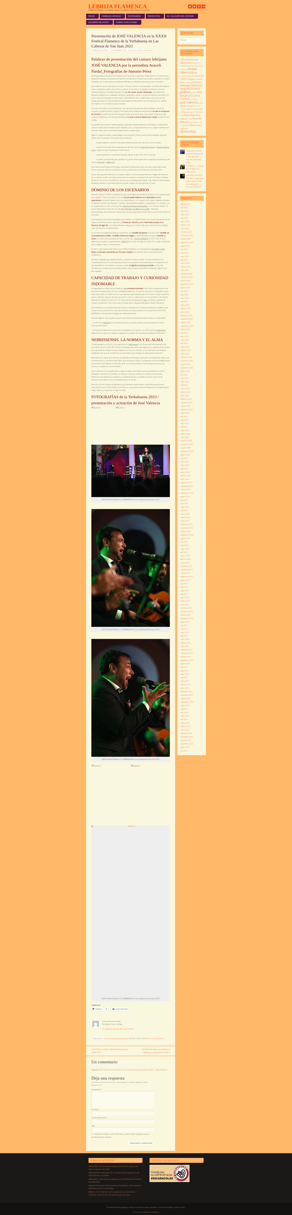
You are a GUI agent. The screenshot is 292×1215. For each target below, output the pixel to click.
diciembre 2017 (186, 566)
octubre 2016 (185, 615)
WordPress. (155, 1212)
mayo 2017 (184, 590)
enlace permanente (156, 1038)
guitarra (193, 92)
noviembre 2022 (186, 361)
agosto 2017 (185, 580)
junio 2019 (184, 503)
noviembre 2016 (186, 611)
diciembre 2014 (186, 691)
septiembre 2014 (186, 702)
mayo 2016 (184, 632)
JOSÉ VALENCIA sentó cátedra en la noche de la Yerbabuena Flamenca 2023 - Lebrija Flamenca (133, 1070)
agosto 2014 (185, 705)
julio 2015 (184, 667)
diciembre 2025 (186, 232)
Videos (199, 125)
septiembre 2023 (186, 326)
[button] (103, 407)
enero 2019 (184, 521)
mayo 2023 (184, 340)
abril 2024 (184, 301)
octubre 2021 (185, 406)
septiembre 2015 (186, 660)
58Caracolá (192, 66)
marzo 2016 (185, 639)
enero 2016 (184, 646)
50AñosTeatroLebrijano (189, 59)
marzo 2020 (185, 472)
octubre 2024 (185, 280)
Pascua (185, 112)
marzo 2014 (185, 723)
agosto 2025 (185, 246)
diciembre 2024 (186, 273)
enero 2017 (184, 604)
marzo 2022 (185, 388)
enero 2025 (184, 270)
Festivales (132, 50)
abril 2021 (184, 427)
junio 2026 (184, 211)
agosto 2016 (185, 622)
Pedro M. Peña (193, 112)
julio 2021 (184, 416)
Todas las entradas (146, 50)
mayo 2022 (184, 381)
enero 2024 (184, 312)
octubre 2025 (185, 239)
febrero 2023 (185, 350)
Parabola (146, 1212)
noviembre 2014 (186, 695)
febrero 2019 (185, 517)
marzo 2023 (185, 347)
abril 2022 (184, 385)
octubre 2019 (185, 489)
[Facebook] (199, 6)
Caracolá (199, 75)
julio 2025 (184, 249)
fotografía (185, 88)
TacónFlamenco (194, 122)
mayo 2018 (184, 549)
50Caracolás (186, 62)
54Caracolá (184, 66)
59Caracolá (200, 66)
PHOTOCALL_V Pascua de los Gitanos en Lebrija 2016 (194, 169)
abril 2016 (184, 636)
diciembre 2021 (186, 399)
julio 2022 (184, 375)
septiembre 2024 (186, 284)
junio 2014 (184, 712)
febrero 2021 (185, 434)
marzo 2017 (185, 597)
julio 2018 (184, 542)
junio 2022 (184, 378)
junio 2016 (184, 629)
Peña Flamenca (192, 115)
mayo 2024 (184, 298)
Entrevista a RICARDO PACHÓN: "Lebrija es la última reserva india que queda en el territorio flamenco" (194, 181)
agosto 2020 (185, 455)
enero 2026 (184, 228)
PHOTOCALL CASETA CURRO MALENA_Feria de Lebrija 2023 (109, 1050)
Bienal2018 (191, 76)
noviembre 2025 (186, 235)
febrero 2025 (185, 267)
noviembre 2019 (186, 486)
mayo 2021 (184, 423)
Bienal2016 (183, 76)
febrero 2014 (185, 726)
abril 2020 (184, 468)
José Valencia (115, 1038)
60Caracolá (183, 69)
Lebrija (183, 105)
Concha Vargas (187, 78)
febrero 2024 (185, 308)
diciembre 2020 (186, 441)
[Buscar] (201, 40)
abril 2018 (184, 552)
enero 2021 (184, 437)
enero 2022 (184, 395)
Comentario (96, 1089)
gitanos (185, 92)
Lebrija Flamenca (117, 6)
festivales (107, 1038)
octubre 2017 (185, 573)
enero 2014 (184, 730)
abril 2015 (184, 677)
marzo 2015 (185, 681)
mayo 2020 (184, 465)
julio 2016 (184, 625)
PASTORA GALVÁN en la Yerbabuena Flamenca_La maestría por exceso (156, 1050)
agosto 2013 (185, 747)
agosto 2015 (185, 663)
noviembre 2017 (186, 570)
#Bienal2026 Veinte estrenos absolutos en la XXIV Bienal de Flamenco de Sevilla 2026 (194, 157)
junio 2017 (184, 587)
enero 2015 (184, 688)
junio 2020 (184, 462)
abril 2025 (184, 260)
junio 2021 (184, 420)
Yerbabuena (124, 1038)
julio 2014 (184, 709)
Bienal (194, 72)
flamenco (197, 85)
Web (93, 1126)
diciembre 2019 (186, 482)
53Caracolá (195, 63)
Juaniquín (200, 103)
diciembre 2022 (186, 357)
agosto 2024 (185, 287)
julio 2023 (184, 333)
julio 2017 (184, 583)
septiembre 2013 (186, 744)
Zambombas (188, 131)
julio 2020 (184, 458)
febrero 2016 (185, 643)
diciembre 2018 (186, 524)
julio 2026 (184, 207)
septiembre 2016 (186, 618)
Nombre (95, 1109)
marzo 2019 (185, 514)
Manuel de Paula (193, 109)
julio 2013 (184, 751)
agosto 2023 (185, 329)
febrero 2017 (185, 601)
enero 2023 (184, 354)
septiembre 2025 (186, 242)
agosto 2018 (185, 538)
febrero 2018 (185, 559)
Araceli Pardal (102, 50)
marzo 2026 (185, 221)
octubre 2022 (185, 364)
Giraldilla (195, 88)
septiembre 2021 (186, 409)
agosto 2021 (185, 413)
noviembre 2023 (186, 319)
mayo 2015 (184, 674)
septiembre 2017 (186, 576)
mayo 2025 (184, 256)
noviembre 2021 (186, 402)
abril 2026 (184, 218)
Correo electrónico (99, 1117)
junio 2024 (184, 294)
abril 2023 (184, 343)
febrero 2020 (185, 475)
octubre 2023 (185, 322)
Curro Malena (188, 82)
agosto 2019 (185, 496)
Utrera (192, 125)
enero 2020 (184, 479)
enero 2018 (184, 563)
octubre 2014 (185, 698)
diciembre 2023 (186, 315)
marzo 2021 (185, 430)
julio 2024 (184, 291)
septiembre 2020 (186, 451)
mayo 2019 (184, 507)
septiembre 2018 (186, 535)
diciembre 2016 (186, 608)
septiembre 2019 (186, 493)
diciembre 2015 (186, 650)
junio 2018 (184, 545)
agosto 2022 (185, 371)
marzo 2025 (185, 263)
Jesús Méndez (194, 99)
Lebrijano (190, 105)
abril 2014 (184, 719)
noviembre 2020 (186, 444)
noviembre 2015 (186, 653)
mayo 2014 (184, 716)
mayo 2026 (184, 214)
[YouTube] (190, 6)
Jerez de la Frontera (190, 97)
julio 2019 (184, 500)
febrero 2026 (185, 225)
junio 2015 (184, 670)
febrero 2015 (185, 684)
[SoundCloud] (203, 6)
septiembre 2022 (186, 368)
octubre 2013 (185, 740)
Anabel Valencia (188, 70)
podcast (183, 118)
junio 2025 (184, 253)
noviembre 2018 (186, 528)
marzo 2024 (185, 305)
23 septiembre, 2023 (118, 50)
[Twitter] (194, 6)
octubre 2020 (185, 448)
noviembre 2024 (186, 277)
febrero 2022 (185, 392)
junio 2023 (184, 336)
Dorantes (197, 82)
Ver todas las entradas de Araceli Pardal (118, 1029)
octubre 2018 (185, 531)
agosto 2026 (185, 204)
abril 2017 (184, 594)
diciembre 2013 (186, 733)
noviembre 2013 (186, 737)
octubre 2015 (185, 657)
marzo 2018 (185, 556)
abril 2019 (184, 510)
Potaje (190, 119)
